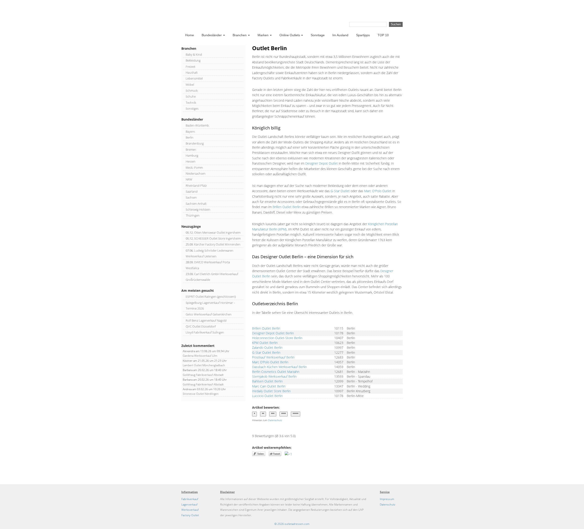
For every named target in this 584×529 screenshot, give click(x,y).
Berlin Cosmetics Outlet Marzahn (275, 371)
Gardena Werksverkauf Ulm (200, 356)
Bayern (190, 131)
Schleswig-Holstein (198, 209)
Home (189, 35)
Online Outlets (289, 35)
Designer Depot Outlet (321, 163)
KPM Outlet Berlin (265, 343)
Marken (263, 35)
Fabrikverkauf (189, 499)
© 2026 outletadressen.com (292, 524)
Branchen (240, 35)
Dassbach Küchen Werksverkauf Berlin (279, 367)
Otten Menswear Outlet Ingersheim (217, 232)
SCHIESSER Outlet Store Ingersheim (217, 238)
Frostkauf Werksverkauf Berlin (273, 357)
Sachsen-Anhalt (196, 203)
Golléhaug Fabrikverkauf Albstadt (203, 375)
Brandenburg (195, 143)
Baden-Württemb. (197, 125)
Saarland (192, 191)
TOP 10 (383, 35)
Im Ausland (340, 35)
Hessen (191, 161)
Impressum (387, 499)
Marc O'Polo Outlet (377, 191)
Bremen (191, 149)
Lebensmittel (194, 78)
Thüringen (193, 215)
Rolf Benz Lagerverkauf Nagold (206, 320)
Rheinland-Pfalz (196, 185)
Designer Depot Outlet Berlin (273, 333)
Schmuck (192, 90)
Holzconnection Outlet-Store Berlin (277, 338)
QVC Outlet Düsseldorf (201, 326)
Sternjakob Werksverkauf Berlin (274, 376)
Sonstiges (192, 108)
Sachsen (191, 197)
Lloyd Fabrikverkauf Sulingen (205, 332)
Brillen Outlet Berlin (287, 207)
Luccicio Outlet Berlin (267, 396)
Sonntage (318, 35)
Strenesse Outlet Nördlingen (201, 394)
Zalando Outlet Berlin (267, 347)
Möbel (190, 85)
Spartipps (363, 35)
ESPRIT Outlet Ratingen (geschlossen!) (211, 296)
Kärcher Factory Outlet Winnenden (217, 244)
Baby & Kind (194, 54)
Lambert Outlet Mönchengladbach (204, 365)
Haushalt (192, 72)
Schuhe (191, 96)
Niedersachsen (196, 173)
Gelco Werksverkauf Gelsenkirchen (209, 314)
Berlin (189, 137)
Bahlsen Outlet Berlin (267, 381)
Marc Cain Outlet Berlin (268, 386)
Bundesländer (212, 35)
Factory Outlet (190, 515)
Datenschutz (275, 420)
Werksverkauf (190, 510)
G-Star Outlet (340, 191)
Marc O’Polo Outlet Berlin (270, 362)
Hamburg (192, 155)
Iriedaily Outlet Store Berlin (271, 391)
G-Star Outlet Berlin (266, 352)
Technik (191, 103)
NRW (189, 179)
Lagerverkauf (189, 504)
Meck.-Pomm (194, 167)
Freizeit (190, 67)
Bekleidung (193, 60)
